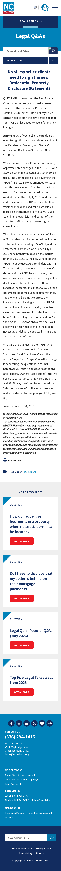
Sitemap (40, 853)
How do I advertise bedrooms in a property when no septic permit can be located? (32, 524)
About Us (10, 775)
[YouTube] (42, 723)
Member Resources (39, 812)
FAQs (35, 779)
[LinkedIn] (26, 723)
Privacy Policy (43, 848)
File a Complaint (41, 800)
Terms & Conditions (21, 848)
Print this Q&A (14, 460)
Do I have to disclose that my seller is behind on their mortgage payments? (31, 581)
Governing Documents (17, 779)
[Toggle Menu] (55, 7)
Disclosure (30, 471)
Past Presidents (13, 784)
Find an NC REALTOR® (17, 800)
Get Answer (21, 541)
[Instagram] (19, 723)
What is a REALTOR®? (16, 795)
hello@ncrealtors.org (17, 754)
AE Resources (25, 775)
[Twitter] (34, 723)
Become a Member (15, 812)
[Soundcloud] (49, 723)
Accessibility (25, 853)
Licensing (10, 817)
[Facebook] (11, 723)
